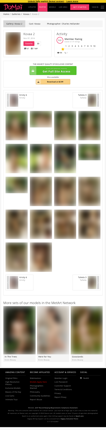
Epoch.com (80, 416)
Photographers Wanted (36, 387)
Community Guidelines (40, 396)
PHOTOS (42, 7)
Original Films (11, 378)
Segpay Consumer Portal (69, 419)
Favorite (29, 43)
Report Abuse (36, 399)
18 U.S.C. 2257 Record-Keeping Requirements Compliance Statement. (53, 408)
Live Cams (9, 396)
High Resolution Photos (12, 383)
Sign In (95, 7)
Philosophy (35, 392)
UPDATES (32, 7)
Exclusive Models (12, 388)
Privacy (58, 393)
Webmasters (35, 378)
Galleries (16, 14)
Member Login (61, 378)
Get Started (79, 7)
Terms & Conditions (63, 389)
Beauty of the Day (13, 392)
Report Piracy (61, 397)
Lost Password (61, 382)
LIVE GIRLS (63, 7)
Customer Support (63, 386)
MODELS (52, 7)
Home (6, 14)
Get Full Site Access (56, 70)
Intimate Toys (11, 399)
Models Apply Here (38, 382)
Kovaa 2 (29, 34)
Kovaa (26, 14)
